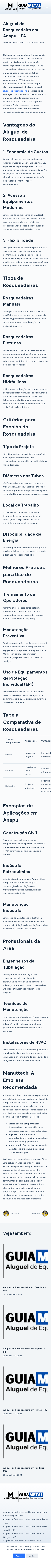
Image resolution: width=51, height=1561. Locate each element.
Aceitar (19, 1556)
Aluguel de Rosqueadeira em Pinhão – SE (25, 1409)
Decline (32, 1556)
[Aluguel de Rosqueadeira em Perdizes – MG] (25, 1441)
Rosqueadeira (38, 43)
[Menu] (47, 7)
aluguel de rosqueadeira (15, 90)
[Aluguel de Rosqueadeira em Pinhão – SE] (25, 1383)
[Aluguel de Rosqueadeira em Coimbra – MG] (25, 1261)
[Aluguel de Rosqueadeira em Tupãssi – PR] (25, 1322)
